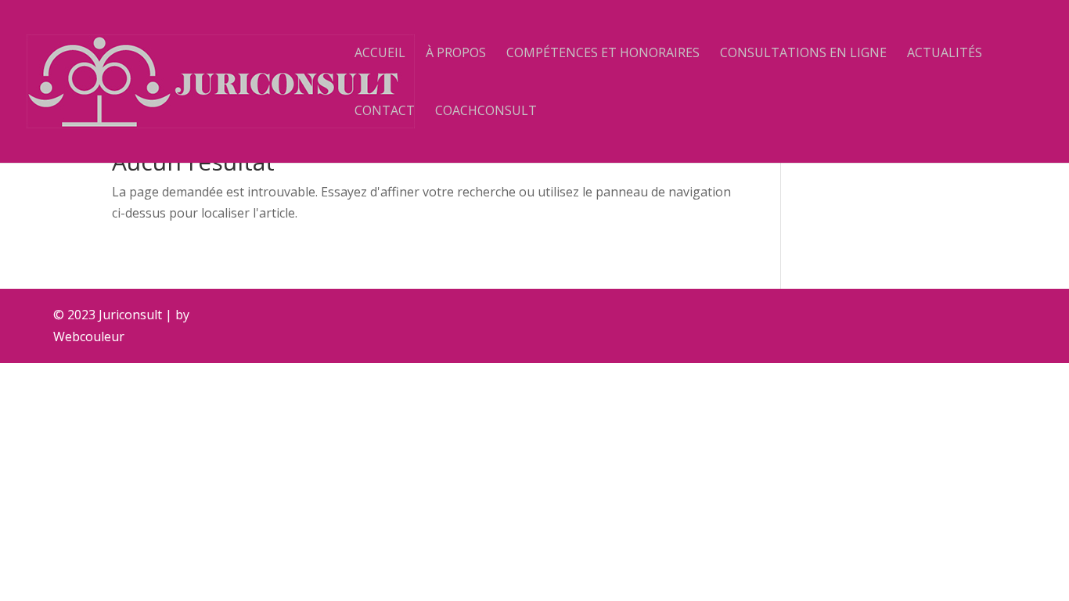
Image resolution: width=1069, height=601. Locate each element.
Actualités (944, 54)
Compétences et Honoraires (603, 54)
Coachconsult (486, 112)
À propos (456, 54)
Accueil (380, 54)
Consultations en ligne (803, 54)
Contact (385, 112)
